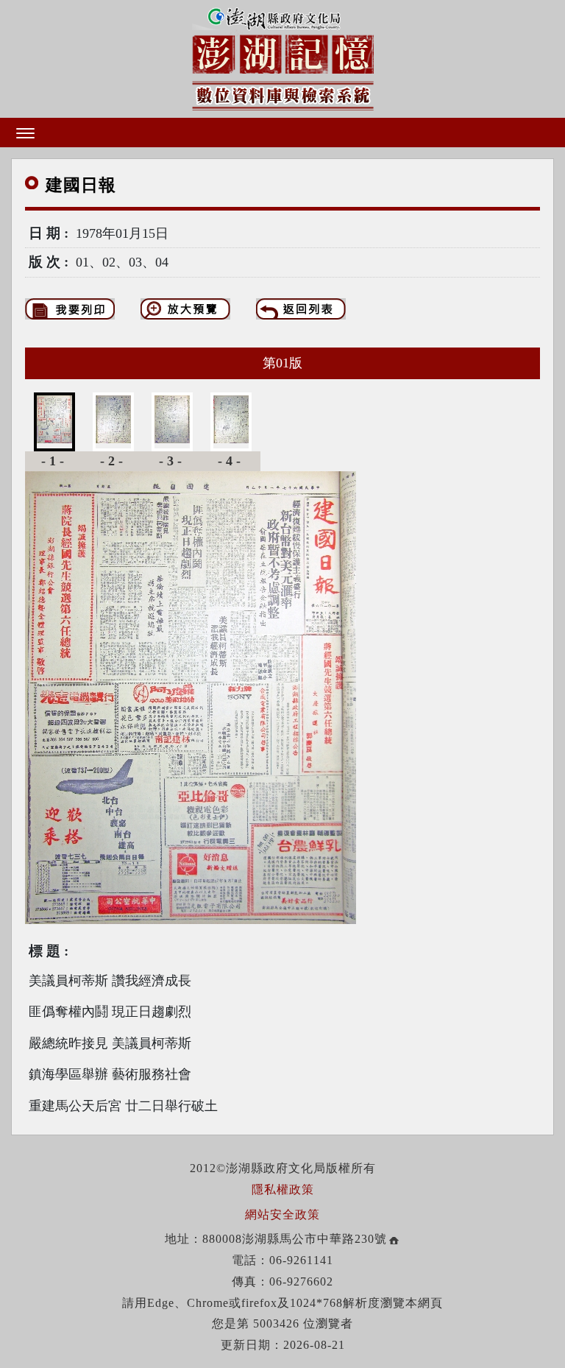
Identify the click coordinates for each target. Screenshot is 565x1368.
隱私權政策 (283, 1189)
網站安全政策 (282, 1214)
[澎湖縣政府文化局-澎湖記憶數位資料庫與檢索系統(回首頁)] (283, 56)
